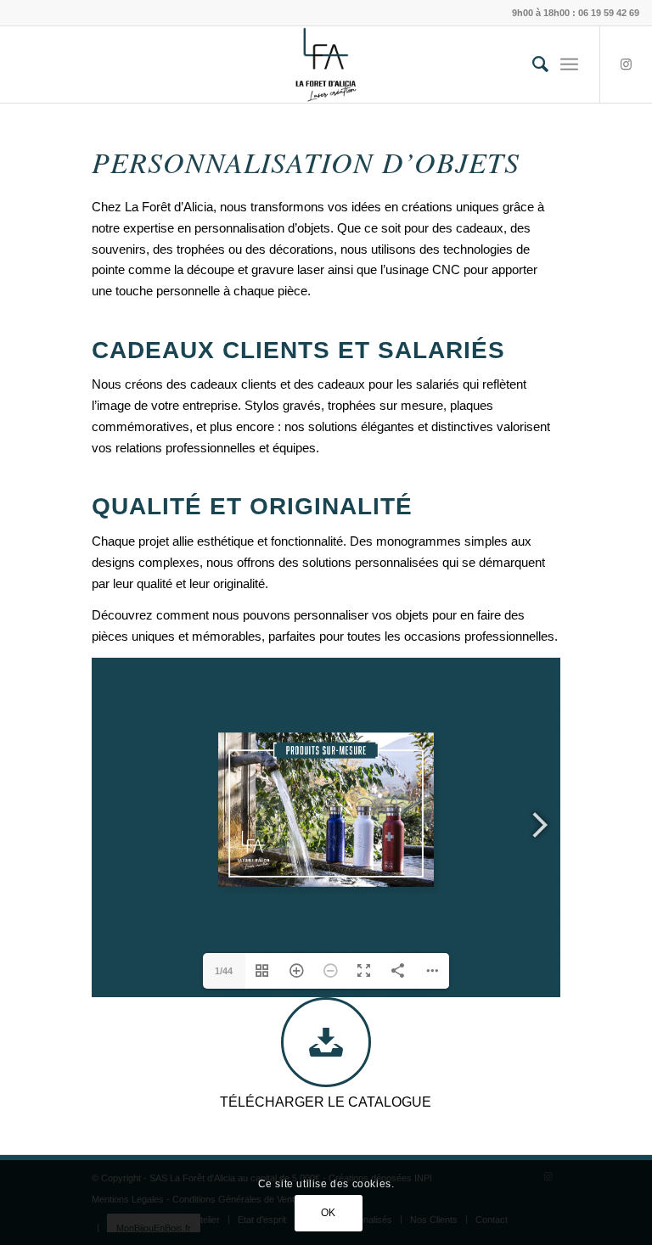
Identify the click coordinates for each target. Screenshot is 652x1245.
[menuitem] (531, 64)
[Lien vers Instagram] (626, 64)
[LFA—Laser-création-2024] (326, 64)
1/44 (224, 971)
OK (328, 1213)
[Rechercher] (531, 64)
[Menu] (569, 64)
